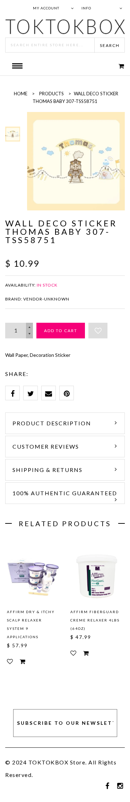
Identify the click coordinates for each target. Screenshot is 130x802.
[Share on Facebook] (12, 393)
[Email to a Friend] (48, 393)
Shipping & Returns (47, 469)
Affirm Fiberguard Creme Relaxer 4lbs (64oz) (95, 620)
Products (51, 93)
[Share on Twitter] (30, 393)
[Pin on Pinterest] (66, 393)
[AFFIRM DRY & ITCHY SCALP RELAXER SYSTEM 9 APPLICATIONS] (33, 575)
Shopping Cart (117, 65)
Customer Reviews (45, 446)
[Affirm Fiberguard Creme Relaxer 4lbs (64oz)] (96, 575)
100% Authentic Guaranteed (64, 493)
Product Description (51, 423)
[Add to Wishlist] (97, 330)
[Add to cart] (22, 661)
